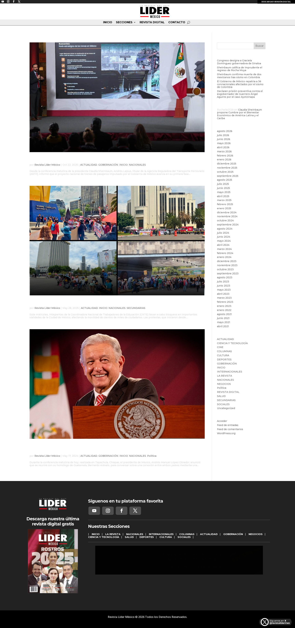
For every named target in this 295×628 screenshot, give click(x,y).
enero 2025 (224, 208)
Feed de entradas (227, 425)
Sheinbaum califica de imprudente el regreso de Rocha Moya (239, 69)
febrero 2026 (225, 155)
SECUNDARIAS (136, 308)
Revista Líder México (47, 164)
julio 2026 (223, 135)
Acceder (222, 421)
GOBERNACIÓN (108, 164)
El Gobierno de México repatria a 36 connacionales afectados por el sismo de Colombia (240, 84)
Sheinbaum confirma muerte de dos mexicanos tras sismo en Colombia (239, 76)
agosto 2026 (224, 131)
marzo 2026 (224, 151)
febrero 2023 (225, 301)
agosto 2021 (224, 314)
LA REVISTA (224, 375)
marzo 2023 (224, 297)
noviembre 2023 (227, 265)
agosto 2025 (224, 179)
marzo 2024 (224, 249)
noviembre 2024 (227, 216)
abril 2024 (223, 244)
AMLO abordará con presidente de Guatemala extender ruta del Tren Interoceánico (110, 448)
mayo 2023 (224, 289)
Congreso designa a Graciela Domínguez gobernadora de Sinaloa (239, 62)
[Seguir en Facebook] (121, 511)
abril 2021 (223, 326)
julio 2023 (223, 281)
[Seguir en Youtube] (94, 511)
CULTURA (223, 355)
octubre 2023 (225, 269)
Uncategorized (226, 408)
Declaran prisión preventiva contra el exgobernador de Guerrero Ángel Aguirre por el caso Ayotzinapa (240, 94)
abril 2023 (223, 293)
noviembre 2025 (227, 167)
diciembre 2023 (226, 261)
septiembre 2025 (227, 175)
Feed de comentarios (230, 429)
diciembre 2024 (226, 212)
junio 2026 (223, 139)
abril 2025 (223, 196)
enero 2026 (224, 159)
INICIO (107, 22)
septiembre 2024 (227, 224)
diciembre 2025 (226, 163)
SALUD (221, 396)
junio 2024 (223, 236)
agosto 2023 (224, 277)
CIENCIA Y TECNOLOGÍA (232, 343)
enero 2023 (224, 306)
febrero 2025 (225, 204)
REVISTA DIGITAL (152, 22)
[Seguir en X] (135, 511)
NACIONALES (137, 164)
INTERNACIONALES (229, 371)
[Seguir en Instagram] (108, 511)
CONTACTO (176, 22)
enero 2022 (224, 310)
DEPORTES (224, 359)
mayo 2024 (224, 240)
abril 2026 (223, 147)
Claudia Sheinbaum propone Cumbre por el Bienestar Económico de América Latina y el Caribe (239, 114)
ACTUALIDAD (88, 164)
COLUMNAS (224, 351)
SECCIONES (124, 22)
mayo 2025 (223, 192)
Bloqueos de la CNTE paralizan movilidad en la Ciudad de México (104, 302)
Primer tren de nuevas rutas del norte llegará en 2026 (92, 159)
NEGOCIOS (224, 383)
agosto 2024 (224, 228)
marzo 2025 (224, 200)
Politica (151, 455)
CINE (220, 347)
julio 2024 (223, 232)
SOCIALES (223, 404)
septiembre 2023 (227, 273)
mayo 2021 (223, 322)
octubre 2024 (225, 220)
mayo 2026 (224, 143)
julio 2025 (223, 183)
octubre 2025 (225, 171)
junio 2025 (223, 188)
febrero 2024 (225, 253)
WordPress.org (226, 433)
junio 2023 (223, 285)
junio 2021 (223, 318)
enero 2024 (224, 257)
